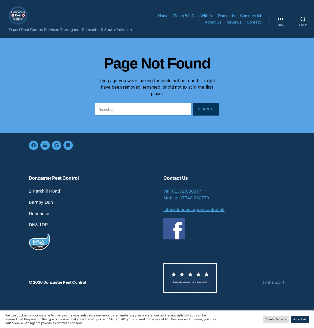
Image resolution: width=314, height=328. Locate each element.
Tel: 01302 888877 (182, 190)
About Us (213, 22)
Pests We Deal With (191, 15)
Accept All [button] (299, 319)
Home (163, 15)
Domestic (226, 15)
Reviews (234, 22)
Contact (254, 22)
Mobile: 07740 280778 (186, 197)
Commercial (250, 15)
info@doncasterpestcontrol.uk (193, 209)
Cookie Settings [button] (276, 319)
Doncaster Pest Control (64, 282)
